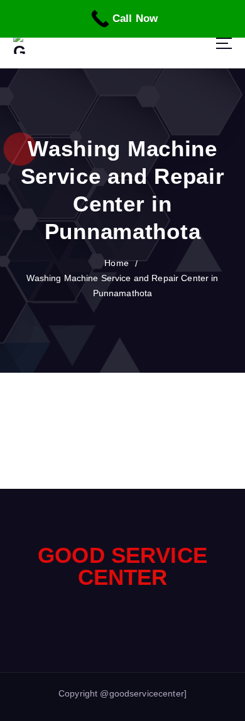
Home (116, 263)
